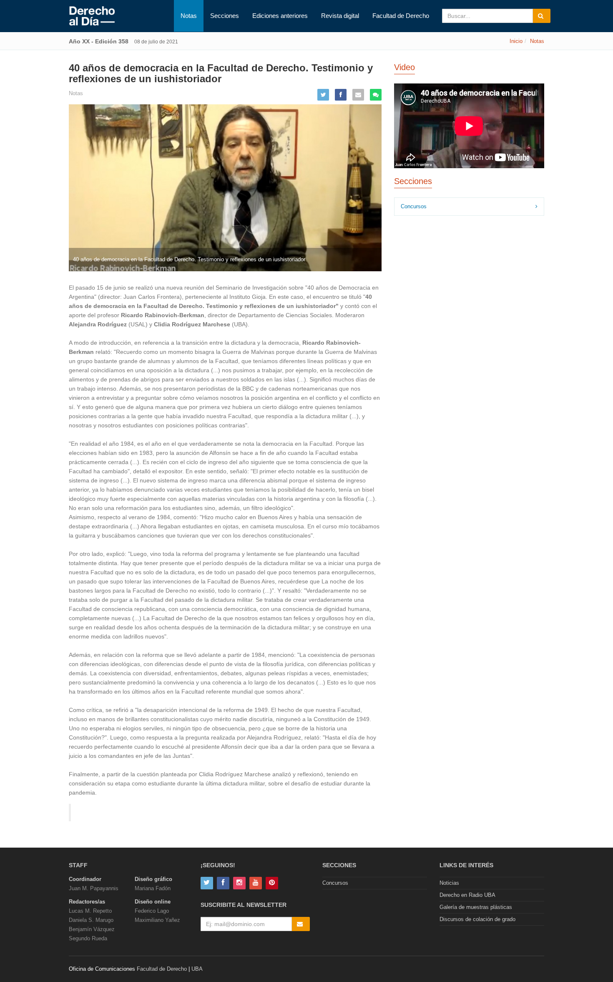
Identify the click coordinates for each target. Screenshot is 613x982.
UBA (197, 969)
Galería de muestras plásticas (476, 907)
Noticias (449, 883)
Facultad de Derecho (400, 15)
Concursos (414, 206)
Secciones (224, 15)
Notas (189, 15)
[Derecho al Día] (92, 16)
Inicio (516, 41)
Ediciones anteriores (280, 15)
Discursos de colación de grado (477, 919)
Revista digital (340, 15)
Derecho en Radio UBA (467, 895)
